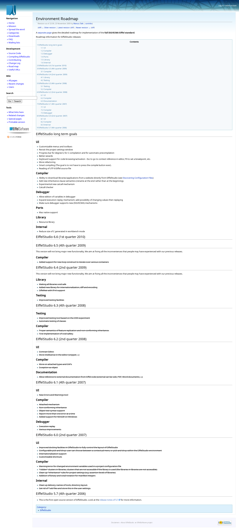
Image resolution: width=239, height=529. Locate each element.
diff (39, 27)
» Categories (13, 32)
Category (41, 507)
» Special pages (14, 118)
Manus (76, 23)
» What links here (15, 112)
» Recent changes (15, 83)
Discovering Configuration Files (138, 177)
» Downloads (13, 36)
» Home (10, 22)
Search (9, 93)
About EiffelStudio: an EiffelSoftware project (136, 523)
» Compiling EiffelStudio (18, 56)
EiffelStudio (45, 510)
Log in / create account (228, 5)
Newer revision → (83, 27)
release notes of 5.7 (109, 499)
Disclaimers (115, 523)
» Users (10, 86)
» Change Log (13, 63)
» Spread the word (16, 29)
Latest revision (64, 27)
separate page (45, 32)
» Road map (13, 66)
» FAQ (10, 39)
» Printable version (16, 122)
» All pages (12, 80)
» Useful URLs (13, 69)
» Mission (11, 26)
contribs (88, 23)
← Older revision (49, 27)
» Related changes (16, 115)
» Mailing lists (13, 42)
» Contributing (14, 59)
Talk (81, 23)
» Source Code (14, 53)
